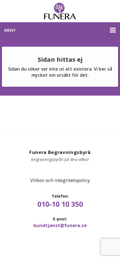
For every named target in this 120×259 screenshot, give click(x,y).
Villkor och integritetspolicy (60, 180)
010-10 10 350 (60, 204)
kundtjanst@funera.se (60, 225)
